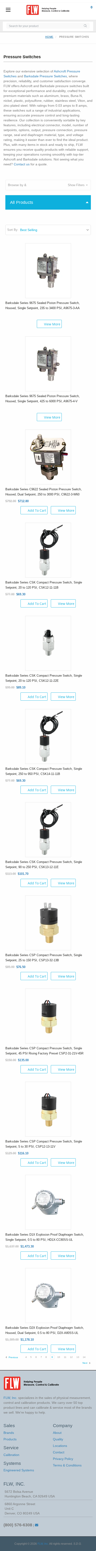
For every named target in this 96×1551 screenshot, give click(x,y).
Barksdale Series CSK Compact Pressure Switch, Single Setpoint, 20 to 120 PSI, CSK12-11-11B (43, 585)
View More (52, 324)
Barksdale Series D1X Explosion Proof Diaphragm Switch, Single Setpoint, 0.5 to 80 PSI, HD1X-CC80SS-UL (44, 1237)
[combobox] (43, 26)
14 (84, 1357)
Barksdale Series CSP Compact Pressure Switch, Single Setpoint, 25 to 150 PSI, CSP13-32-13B (43, 957)
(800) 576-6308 (17, 1525)
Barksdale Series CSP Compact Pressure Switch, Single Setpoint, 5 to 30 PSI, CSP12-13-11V (43, 1144)
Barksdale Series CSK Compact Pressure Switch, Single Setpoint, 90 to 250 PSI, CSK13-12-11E (43, 864)
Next (85, 1363)
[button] (48, 185)
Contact (58, 1452)
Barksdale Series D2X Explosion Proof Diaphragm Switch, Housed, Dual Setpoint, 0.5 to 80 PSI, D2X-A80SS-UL (44, 1330)
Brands (8, 1433)
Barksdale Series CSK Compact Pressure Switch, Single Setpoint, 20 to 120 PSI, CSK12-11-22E (43, 678)
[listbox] (55, 230)
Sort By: (12, 230)
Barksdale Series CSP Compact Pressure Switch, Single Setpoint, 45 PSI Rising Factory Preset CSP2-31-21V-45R (44, 1050)
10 (58, 1357)
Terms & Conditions (67, 1465)
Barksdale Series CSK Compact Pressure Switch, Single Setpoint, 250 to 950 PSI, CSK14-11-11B (43, 771)
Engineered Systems (18, 1470)
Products (10, 1439)
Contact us (22, 164)
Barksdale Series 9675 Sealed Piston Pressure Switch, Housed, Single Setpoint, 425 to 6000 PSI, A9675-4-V (42, 398)
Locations (60, 1446)
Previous (13, 1357)
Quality (58, 1439)
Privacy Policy (63, 1459)
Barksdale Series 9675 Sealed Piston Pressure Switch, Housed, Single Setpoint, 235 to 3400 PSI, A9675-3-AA (42, 305)
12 (71, 1357)
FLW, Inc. (43, 1543)
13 (77, 1357)
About (57, 1433)
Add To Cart (37, 510)
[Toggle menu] (8, 10)
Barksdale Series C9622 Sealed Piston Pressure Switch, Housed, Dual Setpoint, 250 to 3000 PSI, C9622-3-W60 (43, 491)
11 (65, 1357)
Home (49, 36)
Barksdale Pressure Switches (45, 76)
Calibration (11, 1455)
